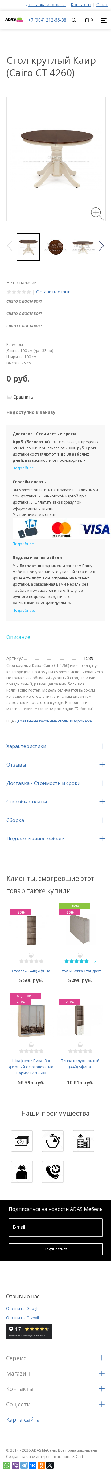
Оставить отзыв (53, 292)
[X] (50, 1465)
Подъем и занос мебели (35, 838)
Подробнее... (25, 468)
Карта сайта (23, 1420)
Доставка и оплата (46, 4)
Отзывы (16, 764)
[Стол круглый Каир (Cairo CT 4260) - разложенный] (83, 247)
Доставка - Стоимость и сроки (43, 783)
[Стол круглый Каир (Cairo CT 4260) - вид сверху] (56, 247)
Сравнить (23, 397)
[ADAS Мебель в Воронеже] (14, 26)
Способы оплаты (26, 801)
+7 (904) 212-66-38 (47, 20)
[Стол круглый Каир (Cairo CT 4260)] (28, 247)
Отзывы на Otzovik (23, 1317)
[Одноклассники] (41, 1465)
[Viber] (15, 1465)
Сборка (15, 820)
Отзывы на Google (22, 1308)
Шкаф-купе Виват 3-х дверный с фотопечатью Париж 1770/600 (31, 1067)
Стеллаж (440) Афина (31, 971)
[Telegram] (24, 1465)
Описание (18, 637)
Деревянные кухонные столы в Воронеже (53, 721)
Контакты (81, 4)
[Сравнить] (31, 955)
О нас (102, 4)
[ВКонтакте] (32, 1465)
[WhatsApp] (6, 1465)
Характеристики (26, 746)
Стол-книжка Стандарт (80, 971)
